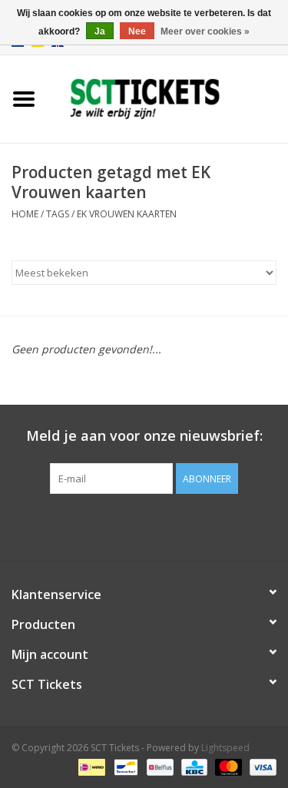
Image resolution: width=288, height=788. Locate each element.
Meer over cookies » (205, 31)
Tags (57, 213)
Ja (99, 31)
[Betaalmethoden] (90, 766)
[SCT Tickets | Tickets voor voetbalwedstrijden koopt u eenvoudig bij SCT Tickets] (168, 98)
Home (25, 213)
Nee (137, 31)
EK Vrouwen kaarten (127, 213)
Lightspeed (225, 747)
